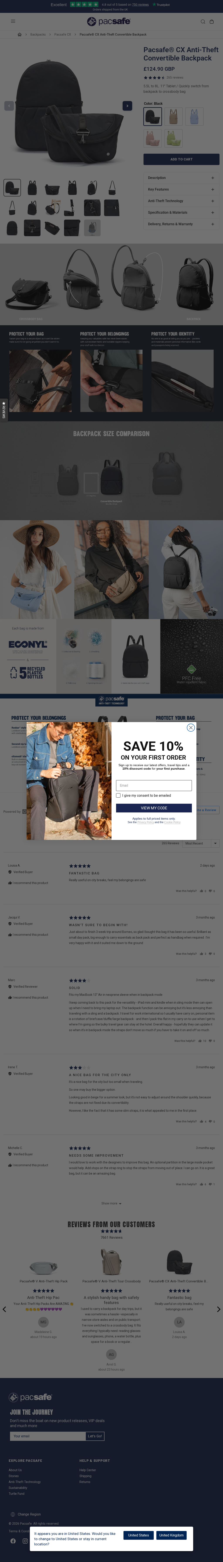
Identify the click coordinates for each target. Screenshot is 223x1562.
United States (138, 1535)
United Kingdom (171, 1535)
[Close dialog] (191, 727)
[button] (4, 410)
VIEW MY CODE (154, 808)
